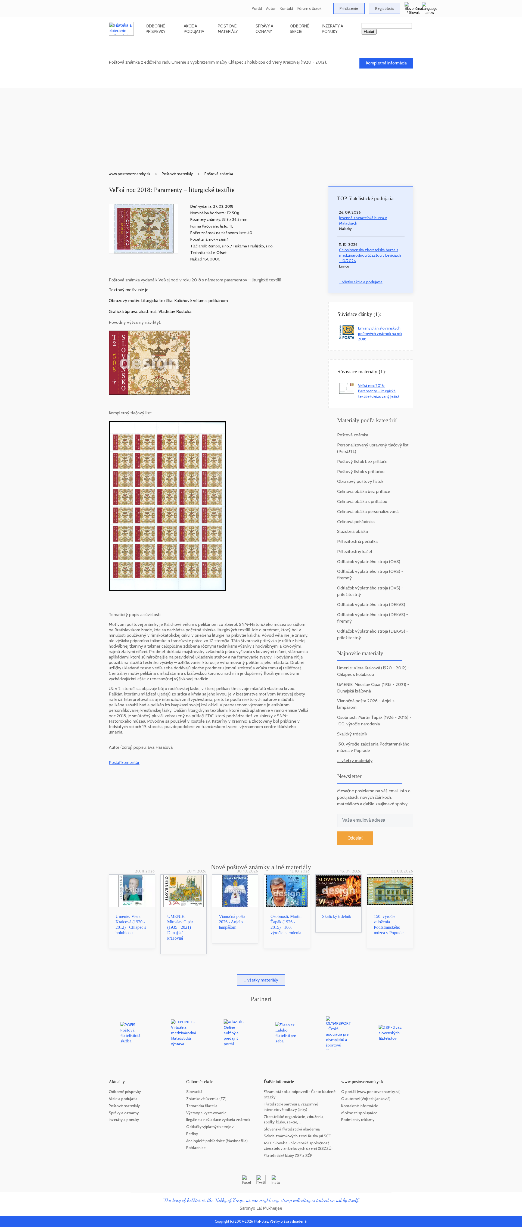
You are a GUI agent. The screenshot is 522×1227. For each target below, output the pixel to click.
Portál (257, 8)
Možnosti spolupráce (359, 1112)
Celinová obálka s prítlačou (362, 501)
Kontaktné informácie (359, 1105)
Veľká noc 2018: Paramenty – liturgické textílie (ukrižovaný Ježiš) (378, 391)
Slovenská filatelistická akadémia (292, 1129)
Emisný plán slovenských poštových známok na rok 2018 (380, 333)
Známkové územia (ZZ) (206, 1098)
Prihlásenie (349, 8)
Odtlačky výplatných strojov (210, 1126)
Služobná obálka (352, 531)
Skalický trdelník (352, 734)
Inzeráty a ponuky (332, 28)
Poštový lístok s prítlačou (360, 471)
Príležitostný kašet (354, 551)
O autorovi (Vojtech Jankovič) (365, 1098)
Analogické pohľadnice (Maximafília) (217, 1140)
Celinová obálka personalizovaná (368, 511)
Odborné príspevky (156, 28)
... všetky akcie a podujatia (361, 281)
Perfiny (192, 1133)
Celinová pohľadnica (356, 521)
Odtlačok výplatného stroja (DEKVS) (371, 604)
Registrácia (384, 8)
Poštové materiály (228, 28)
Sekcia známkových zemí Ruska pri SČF (297, 1135)
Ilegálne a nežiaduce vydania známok (218, 1119)
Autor (270, 8)
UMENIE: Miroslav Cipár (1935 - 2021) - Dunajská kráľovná (180, 927)
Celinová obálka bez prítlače (363, 491)
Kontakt (286, 8)
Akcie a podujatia (194, 28)
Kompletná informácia (386, 63)
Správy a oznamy (264, 28)
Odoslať (355, 838)
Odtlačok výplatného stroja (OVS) (368, 561)
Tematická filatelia (201, 1105)
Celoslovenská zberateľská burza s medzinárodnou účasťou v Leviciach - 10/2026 (370, 255)
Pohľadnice (196, 1147)
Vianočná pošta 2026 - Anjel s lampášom (232, 922)
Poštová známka (218, 173)
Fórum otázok (309, 8)
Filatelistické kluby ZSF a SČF (288, 1155)
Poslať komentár (124, 762)
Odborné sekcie (299, 28)
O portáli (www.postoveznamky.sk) (370, 1091)
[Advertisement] (261, 126)
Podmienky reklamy (357, 1119)
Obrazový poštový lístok (360, 481)
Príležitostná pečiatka (357, 541)
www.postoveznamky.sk (129, 173)
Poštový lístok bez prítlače (362, 461)
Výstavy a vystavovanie (206, 1112)
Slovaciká (194, 1091)
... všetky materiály (354, 760)
